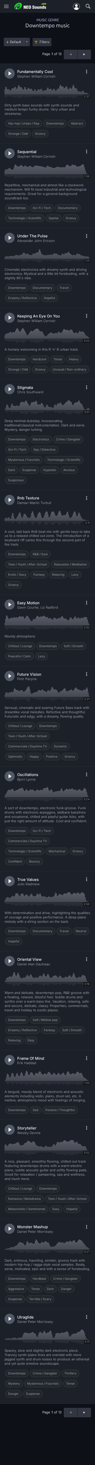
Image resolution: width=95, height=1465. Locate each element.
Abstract (77, 123)
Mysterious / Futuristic (24, 460)
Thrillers (70, 1373)
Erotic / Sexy (17, 574)
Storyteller (26, 1128)
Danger (66, 1289)
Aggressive (16, 1289)
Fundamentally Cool (35, 71)
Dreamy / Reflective (22, 298)
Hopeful (49, 298)
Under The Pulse (32, 235)
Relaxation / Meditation (70, 564)
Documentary (68, 208)
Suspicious (16, 480)
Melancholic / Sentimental (26, 1209)
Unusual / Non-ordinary (69, 369)
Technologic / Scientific (25, 218)
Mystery (14, 1383)
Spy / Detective (44, 449)
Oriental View (29, 959)
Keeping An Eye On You (38, 316)
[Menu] (6, 6)
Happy (34, 756)
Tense (57, 359)
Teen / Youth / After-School (27, 564)
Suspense (29, 470)
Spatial (54, 218)
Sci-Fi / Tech (42, 208)
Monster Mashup (32, 1226)
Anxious (69, 470)
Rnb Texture (28, 498)
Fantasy (39, 574)
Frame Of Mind (30, 1058)
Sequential (26, 151)
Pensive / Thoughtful (60, 1110)
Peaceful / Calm (19, 656)
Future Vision (29, 674)
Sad (35, 1110)
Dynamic (60, 746)
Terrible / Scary (40, 1299)
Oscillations (27, 774)
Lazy (75, 574)
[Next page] (84, 54)
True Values (28, 879)
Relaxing (58, 574)
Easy (31, 1040)
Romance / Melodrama (24, 1199)
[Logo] (30, 6)
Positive (52, 756)
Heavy (74, 359)
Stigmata (25, 387)
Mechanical (57, 851)
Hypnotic (49, 470)
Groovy (40, 134)
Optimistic (15, 756)
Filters (44, 42)
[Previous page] (70, 54)
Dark (11, 470)
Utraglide (25, 1317)
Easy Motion (28, 602)
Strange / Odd (18, 134)
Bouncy (34, 861)
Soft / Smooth (73, 646)
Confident (15, 861)
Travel (64, 288)
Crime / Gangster (68, 439)
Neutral (81, 931)
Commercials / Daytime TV (27, 746)
